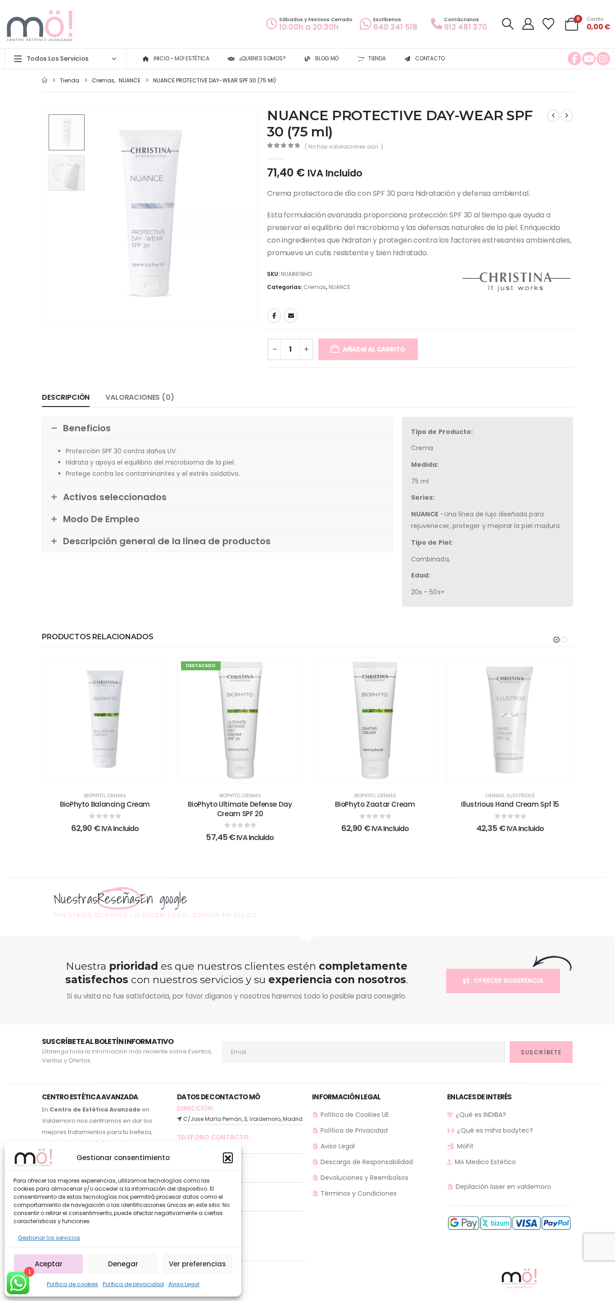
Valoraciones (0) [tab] (139, 397)
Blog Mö (327, 58)
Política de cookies (72, 1284)
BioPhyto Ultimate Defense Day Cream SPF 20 (240, 809)
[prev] (553, 115)
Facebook (274, 315)
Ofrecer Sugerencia (507, 980)
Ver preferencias (197, 1264)
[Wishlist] (549, 24)
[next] (567, 115)
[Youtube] (589, 58)
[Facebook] (574, 58)
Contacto (430, 58)
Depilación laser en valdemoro (503, 1186)
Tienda (376, 58)
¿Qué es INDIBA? (481, 1114)
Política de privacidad (133, 1284)
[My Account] (528, 24)
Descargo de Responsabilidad (367, 1161)
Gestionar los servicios (49, 1238)
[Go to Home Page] (44, 80)
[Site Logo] (41, 26)
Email (291, 315)
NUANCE (339, 287)
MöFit (465, 1146)
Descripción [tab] (66, 397)
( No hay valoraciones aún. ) (344, 146)
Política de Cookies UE (355, 1114)
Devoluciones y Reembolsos (364, 1177)
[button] (227, 1157)
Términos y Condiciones (359, 1193)
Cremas (314, 287)
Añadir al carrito (374, 349)
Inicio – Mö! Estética (181, 58)
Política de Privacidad (354, 1130)
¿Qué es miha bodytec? (495, 1130)
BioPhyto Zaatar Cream (375, 804)
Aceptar (49, 1264)
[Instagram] (603, 58)
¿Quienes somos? (262, 58)
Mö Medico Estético (485, 1161)
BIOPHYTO (94, 795)
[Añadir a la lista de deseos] (154, 671)
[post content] (104, 720)
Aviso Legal (183, 1284)
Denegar (123, 1264)
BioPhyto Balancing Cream (105, 804)
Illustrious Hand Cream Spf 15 (510, 804)
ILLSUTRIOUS (520, 795)
